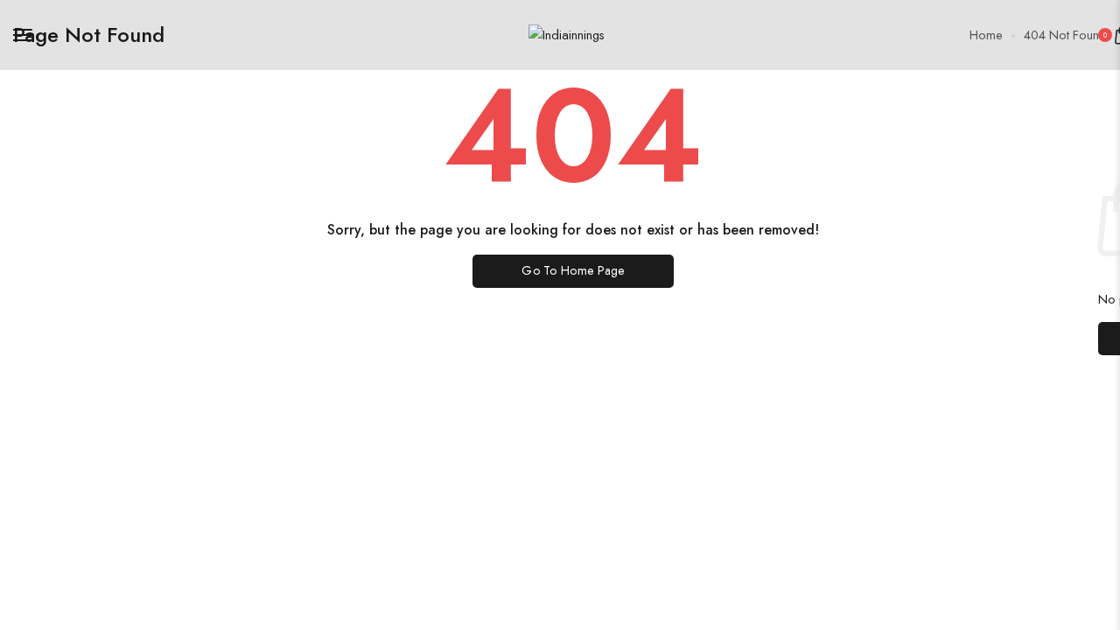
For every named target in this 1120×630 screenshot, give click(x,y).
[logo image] (566, 34)
